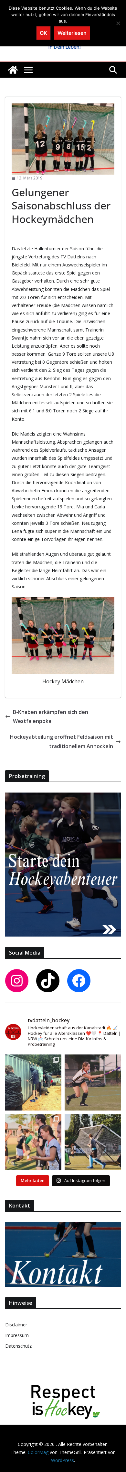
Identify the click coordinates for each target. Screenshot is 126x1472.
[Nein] (118, 23)
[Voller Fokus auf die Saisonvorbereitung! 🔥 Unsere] (93, 1082)
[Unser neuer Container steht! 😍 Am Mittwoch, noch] (33, 1082)
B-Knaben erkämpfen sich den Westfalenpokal (50, 716)
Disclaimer (16, 1325)
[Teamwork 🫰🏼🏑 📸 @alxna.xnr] (93, 1142)
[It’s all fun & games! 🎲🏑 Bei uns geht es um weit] (33, 1142)
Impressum (17, 1335)
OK (43, 33)
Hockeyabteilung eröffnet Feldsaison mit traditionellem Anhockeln (61, 741)
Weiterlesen (72, 33)
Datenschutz (18, 1346)
